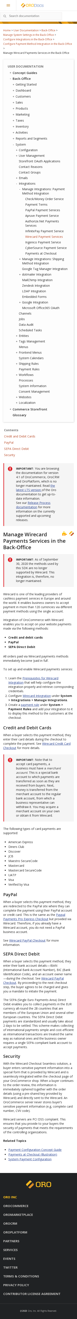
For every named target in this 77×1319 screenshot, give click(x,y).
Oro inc (10, 1197)
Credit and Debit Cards (19, 436)
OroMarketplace (18, 1214)
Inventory (22, 126)
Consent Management (34, 391)
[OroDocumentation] (39, 5)
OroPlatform (15, 1232)
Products (22, 108)
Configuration (28, 150)
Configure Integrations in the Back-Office (27, 39)
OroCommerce (15, 1206)
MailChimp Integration (37, 280)
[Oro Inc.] (27, 5)
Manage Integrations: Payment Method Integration (43, 191)
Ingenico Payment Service (43, 242)
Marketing (23, 114)
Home (7, 30)
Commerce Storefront (30, 409)
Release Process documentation (33, 505)
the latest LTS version (35, 488)
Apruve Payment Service (42, 216)
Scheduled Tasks (30, 330)
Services (10, 1250)
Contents (11, 430)
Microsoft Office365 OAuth (40, 308)
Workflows (26, 375)
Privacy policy (16, 1285)
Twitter (10, 1267)
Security (9, 455)
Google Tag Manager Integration (45, 269)
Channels (25, 313)
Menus (23, 347)
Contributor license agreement (32, 1294)
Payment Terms (36, 204)
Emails (23, 178)
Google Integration (35, 302)
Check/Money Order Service (44, 199)
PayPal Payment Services (42, 210)
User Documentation (26, 30)
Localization (27, 403)
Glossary (19, 415)
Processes (26, 380)
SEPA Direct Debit (16, 449)
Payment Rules (29, 369)
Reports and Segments (31, 138)
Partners (11, 1241)
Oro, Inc (32, 1310)
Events (9, 1258)
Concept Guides (25, 73)
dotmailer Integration (36, 274)
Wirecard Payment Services (44, 237)
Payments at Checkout (41, 253)
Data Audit (26, 325)
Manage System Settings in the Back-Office (28, 35)
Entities (24, 336)
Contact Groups (30, 172)
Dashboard (23, 90)
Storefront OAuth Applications (39, 161)
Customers (23, 96)
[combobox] (31, 16)
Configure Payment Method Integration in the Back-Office (37, 44)
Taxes (20, 120)
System (21, 144)
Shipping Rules (29, 364)
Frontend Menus (30, 352)
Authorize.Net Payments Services (42, 223)
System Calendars (31, 358)
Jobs (22, 319)
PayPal (8, 442)
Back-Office (48, 30)
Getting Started (26, 84)
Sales (19, 102)
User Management (32, 156)
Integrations (27, 183)
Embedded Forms (34, 297)
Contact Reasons (31, 167)
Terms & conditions (21, 1276)
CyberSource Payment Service (46, 248)
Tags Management (32, 341)
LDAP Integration (34, 291)
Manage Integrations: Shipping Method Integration (43, 261)
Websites (25, 397)
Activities (22, 132)
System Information (32, 386)
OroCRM (10, 1223)
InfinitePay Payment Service (44, 231)
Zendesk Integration (36, 285)
